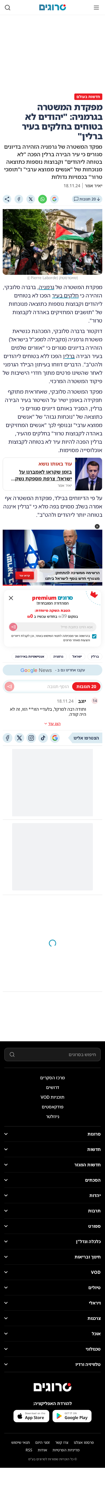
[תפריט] (96, 7)
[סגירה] (11, 598)
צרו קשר (61, 1442)
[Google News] (55, 738)
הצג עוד (54, 723)
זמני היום (42, 1442)
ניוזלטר (52, 1116)
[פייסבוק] (7, 738)
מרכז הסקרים (52, 1078)
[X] (30, 199)
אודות (42, 1449)
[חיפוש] (7, 7)
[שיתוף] (7, 199)
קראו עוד (24, 575)
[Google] (54, 199)
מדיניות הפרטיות (65, 1449)
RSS (29, 1449)
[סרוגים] (52, 1387)
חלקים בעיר (65, 295)
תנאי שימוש (20, 1442)
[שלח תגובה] (9, 686)
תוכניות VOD (52, 1097)
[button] (97, 526)
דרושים (52, 1087)
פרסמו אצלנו (84, 1442)
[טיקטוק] (43, 738)
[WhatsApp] (42, 199)
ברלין (69, 356)
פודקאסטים (53, 1107)
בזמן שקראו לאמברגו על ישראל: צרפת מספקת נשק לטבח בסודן (43, 475)
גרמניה (46, 287)
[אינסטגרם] (31, 738)
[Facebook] (19, 199)
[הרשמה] (13, 627)
